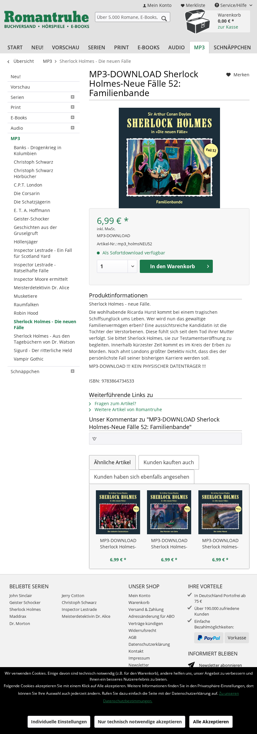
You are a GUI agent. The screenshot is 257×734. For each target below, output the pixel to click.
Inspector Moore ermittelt (41, 279)
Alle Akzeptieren (211, 722)
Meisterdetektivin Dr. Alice (41, 288)
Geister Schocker (24, 602)
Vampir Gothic (29, 359)
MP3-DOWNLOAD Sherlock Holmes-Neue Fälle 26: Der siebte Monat (220, 543)
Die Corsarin (27, 193)
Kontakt (136, 651)
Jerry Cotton (73, 595)
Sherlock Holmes (25, 609)
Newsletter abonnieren (220, 665)
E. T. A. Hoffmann (32, 210)
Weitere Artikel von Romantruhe (127, 409)
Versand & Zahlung (146, 609)
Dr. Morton (19, 623)
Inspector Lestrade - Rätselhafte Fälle (35, 268)
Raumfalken (26, 304)
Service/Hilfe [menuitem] (233, 5)
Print (16, 107)
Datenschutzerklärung (149, 644)
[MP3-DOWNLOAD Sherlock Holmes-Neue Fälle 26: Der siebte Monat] (220, 512)
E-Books (19, 118)
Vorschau (20, 87)
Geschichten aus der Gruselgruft (35, 230)
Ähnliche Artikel (112, 462)
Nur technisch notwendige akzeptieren (140, 722)
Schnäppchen (25, 371)
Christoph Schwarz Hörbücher (33, 173)
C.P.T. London (28, 185)
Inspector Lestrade (79, 609)
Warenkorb (138, 602)
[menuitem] (157, 5)
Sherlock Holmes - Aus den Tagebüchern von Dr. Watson (44, 339)
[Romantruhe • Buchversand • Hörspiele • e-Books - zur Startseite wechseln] (46, 20)
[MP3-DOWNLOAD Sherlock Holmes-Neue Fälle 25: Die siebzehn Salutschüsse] (118, 512)
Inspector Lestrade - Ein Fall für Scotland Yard (43, 253)
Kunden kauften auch (169, 462)
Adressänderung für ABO (151, 616)
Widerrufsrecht (142, 630)
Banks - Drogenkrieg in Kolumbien (37, 150)
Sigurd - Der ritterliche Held (43, 350)
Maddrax (17, 616)
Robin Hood (26, 313)
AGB (132, 637)
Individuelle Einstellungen (59, 722)
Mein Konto (139, 595)
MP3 (15, 138)
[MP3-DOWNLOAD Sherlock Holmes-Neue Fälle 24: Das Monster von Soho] (169, 512)
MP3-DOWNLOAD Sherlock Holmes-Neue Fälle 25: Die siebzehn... (118, 543)
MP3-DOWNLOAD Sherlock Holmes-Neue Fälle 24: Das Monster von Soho (169, 543)
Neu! (16, 76)
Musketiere (25, 296)
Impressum (139, 658)
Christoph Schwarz (33, 162)
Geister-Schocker (31, 219)
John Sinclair (20, 595)
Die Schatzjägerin (32, 202)
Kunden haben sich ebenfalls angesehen (141, 476)
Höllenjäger (26, 242)
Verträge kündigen (145, 623)
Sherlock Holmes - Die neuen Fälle (45, 324)
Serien (17, 97)
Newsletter (138, 665)
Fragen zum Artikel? (114, 403)
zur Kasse (228, 27)
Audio (17, 128)
